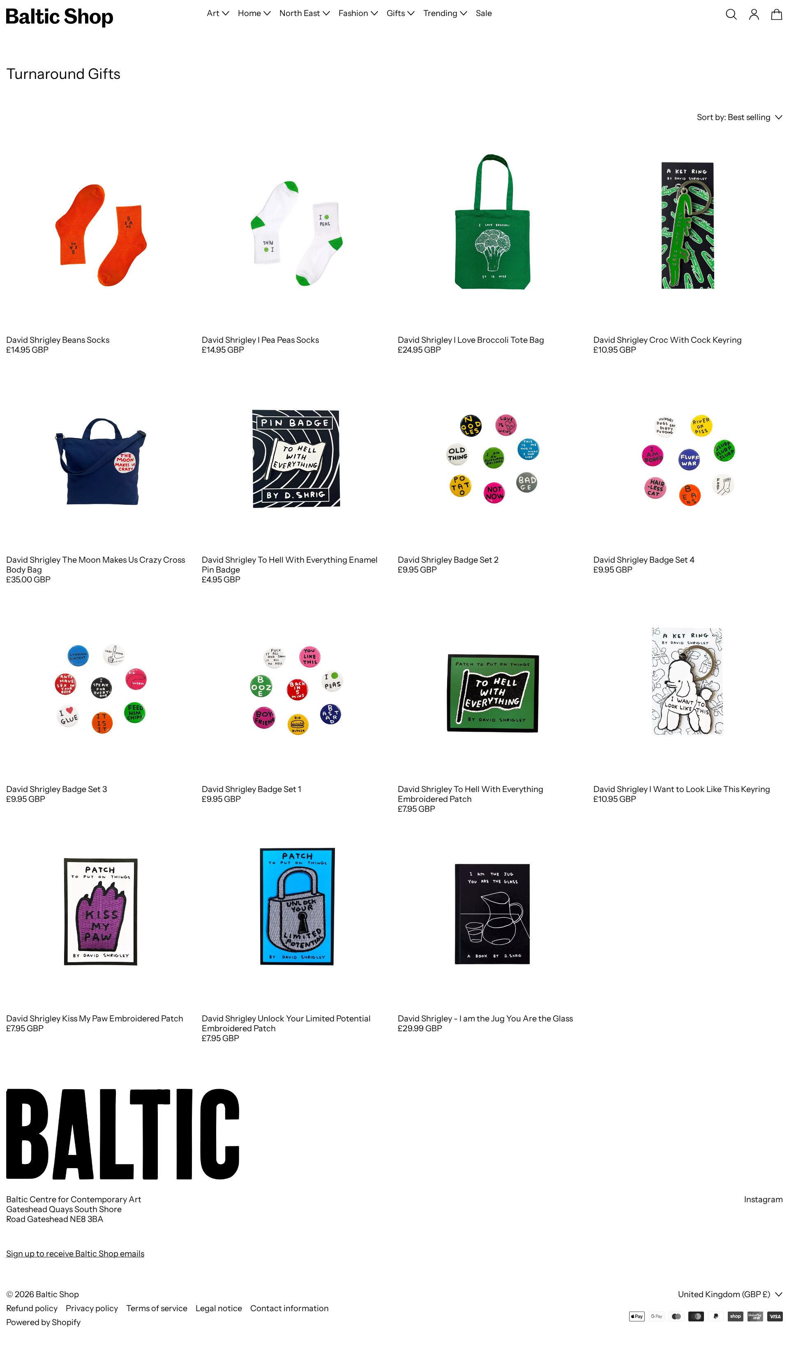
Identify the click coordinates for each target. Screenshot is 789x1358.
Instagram (763, 1199)
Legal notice (219, 1308)
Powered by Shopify (43, 1322)
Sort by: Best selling (734, 117)
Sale (484, 13)
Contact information (289, 1308)
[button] (731, 14)
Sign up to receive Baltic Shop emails (75, 1254)
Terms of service (156, 1308)
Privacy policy (92, 1308)
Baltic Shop (57, 1294)
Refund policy (32, 1308)
